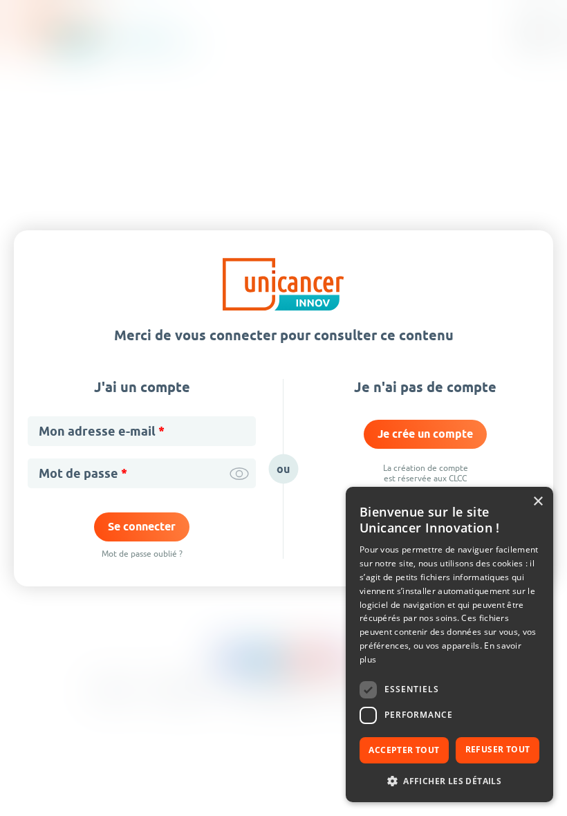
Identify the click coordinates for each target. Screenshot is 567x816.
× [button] (537, 502)
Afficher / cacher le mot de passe (239, 473)
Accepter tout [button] (404, 750)
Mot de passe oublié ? (142, 553)
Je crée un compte (425, 434)
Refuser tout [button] (497, 749)
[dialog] (449, 644)
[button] (449, 780)
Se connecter (142, 526)
